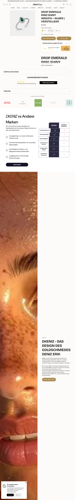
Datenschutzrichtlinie (11, 492)
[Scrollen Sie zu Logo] (54, 103)
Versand (7, 91)
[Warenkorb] (70, 4)
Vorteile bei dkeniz (11, 72)
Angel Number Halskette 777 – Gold (54, 47)
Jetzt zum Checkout (64, 39)
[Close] (25, 482)
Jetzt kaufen (17, 165)
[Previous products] (66, 43)
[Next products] (69, 43)
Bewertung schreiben (48, 82)
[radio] (44, 30)
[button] (49, 8)
